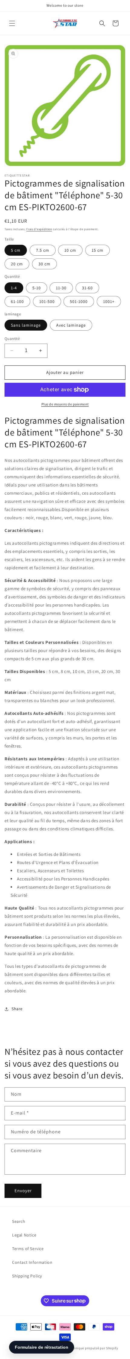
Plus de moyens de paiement (65, 404)
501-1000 (79, 301)
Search (18, 1221)
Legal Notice (24, 1235)
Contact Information (32, 1262)
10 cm (70, 250)
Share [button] (17, 1008)
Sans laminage (26, 325)
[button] (12, 23)
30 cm (44, 264)
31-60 (87, 288)
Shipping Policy (27, 1276)
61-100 (17, 301)
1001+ (109, 301)
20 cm (17, 264)
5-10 (36, 288)
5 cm (16, 250)
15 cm (97, 250)
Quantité (12, 338)
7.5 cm (42, 250)
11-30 (61, 288)
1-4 (14, 288)
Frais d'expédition (39, 229)
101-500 (47, 301)
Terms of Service (28, 1248)
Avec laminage (71, 325)
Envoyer (23, 1190)
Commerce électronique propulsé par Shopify (82, 1348)
